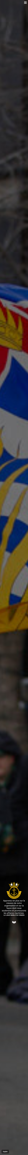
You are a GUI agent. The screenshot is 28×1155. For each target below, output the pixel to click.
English (5, 1151)
